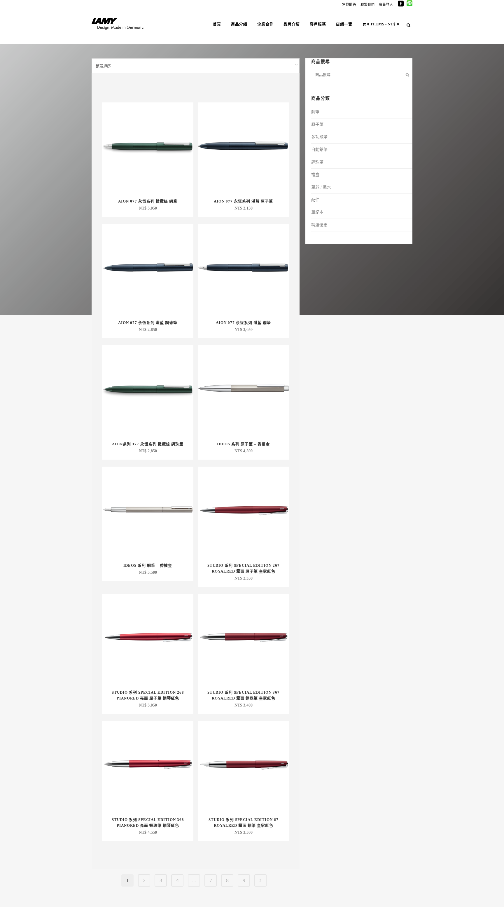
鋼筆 (315, 112)
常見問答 (349, 5)
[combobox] (196, 65)
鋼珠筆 (317, 162)
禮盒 (315, 174)
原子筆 (317, 124)
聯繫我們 (367, 5)
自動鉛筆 (319, 149)
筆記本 (317, 212)
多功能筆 (319, 137)
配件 (315, 200)
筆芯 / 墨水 (321, 187)
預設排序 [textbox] (103, 66)
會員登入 (386, 5)
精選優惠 (319, 225)
